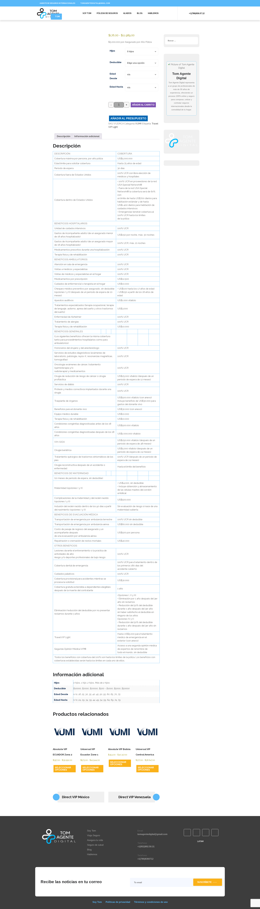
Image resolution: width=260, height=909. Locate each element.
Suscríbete (204, 882)
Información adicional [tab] (86, 136)
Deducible (115, 62)
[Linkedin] (175, 3)
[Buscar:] (181, 40)
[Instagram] (184, 3)
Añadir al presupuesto (128, 118)
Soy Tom (87, 13)
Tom (57, 16)
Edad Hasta (116, 86)
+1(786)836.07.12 (196, 13)
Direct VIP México (75, 797)
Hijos (112, 50)
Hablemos (153, 13)
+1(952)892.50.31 (146, 846)
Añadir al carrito (143, 104)
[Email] (133, 833)
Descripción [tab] (63, 136)
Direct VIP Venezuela (134, 797)
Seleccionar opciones (63, 768)
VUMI (138, 123)
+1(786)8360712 (145, 859)
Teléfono (142, 843)
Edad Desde (113, 76)
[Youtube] (180, 3)
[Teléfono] (133, 845)
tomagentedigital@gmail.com (152, 834)
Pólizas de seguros (107, 13)
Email (140, 831)
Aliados (127, 13)
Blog (139, 13)
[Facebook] (171, 3)
